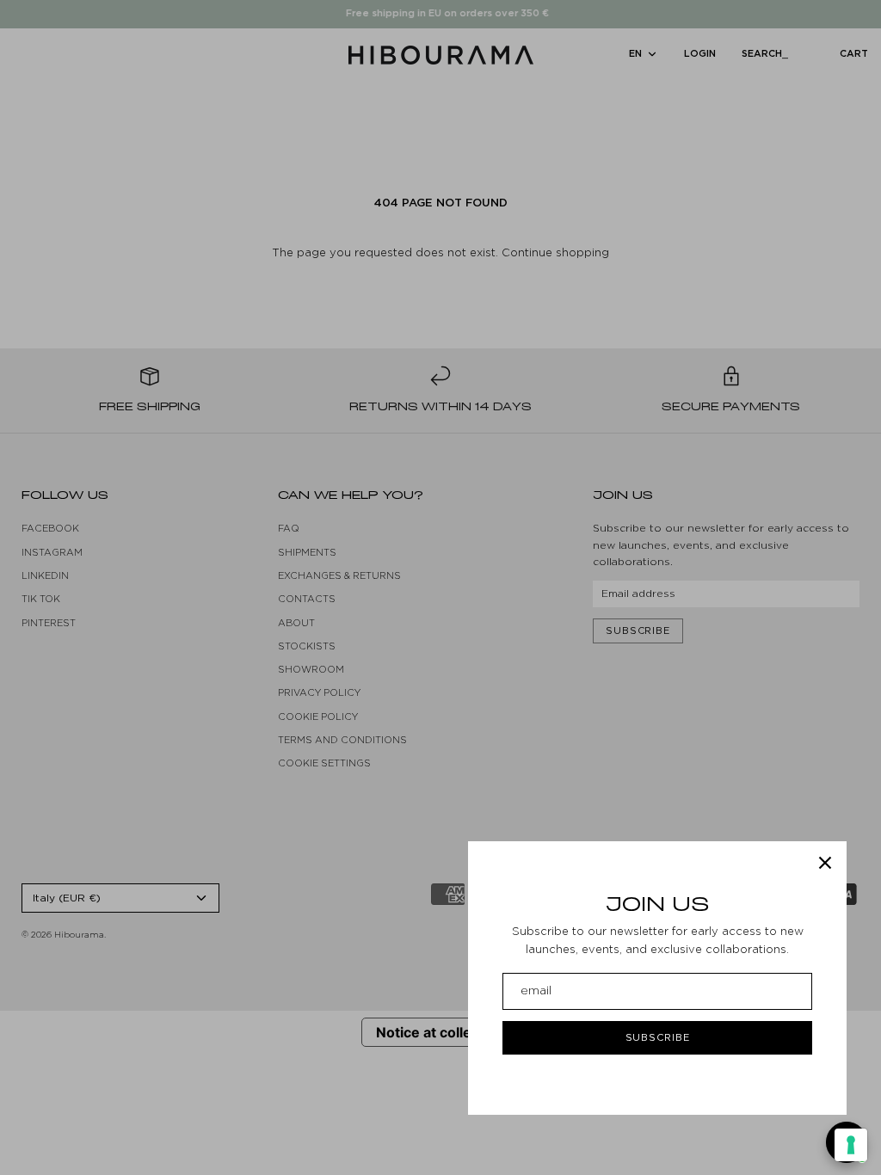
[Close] (825, 863)
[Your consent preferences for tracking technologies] (851, 1145)
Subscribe (657, 1037)
